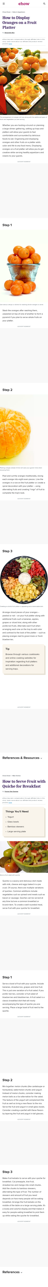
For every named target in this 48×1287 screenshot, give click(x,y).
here (10, 44)
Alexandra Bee (10, 33)
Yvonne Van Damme (11, 791)
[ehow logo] (24, 3)
